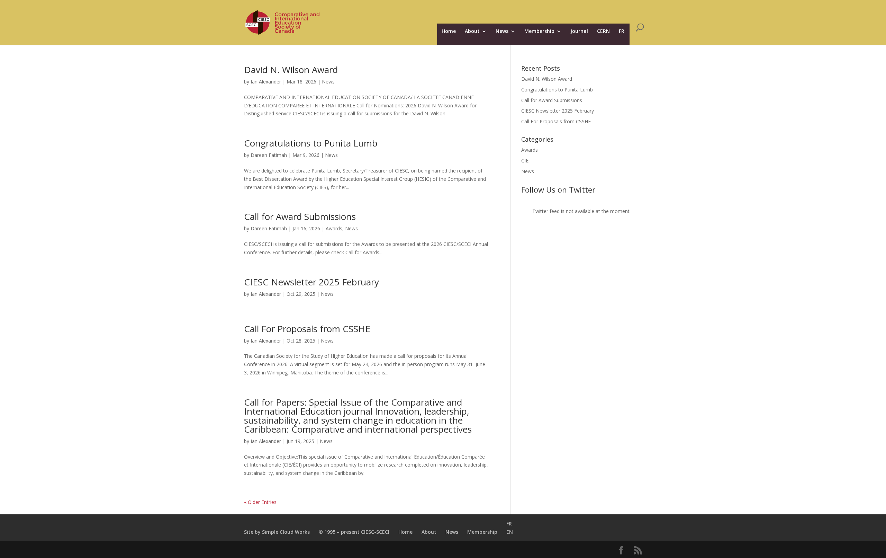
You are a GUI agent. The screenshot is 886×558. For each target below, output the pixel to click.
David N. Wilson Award (291, 69)
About (472, 31)
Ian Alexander (266, 81)
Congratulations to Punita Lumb (311, 143)
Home (449, 31)
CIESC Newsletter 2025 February (311, 282)
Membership (539, 31)
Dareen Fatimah (269, 155)
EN (509, 532)
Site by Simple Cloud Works (277, 532)
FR (621, 31)
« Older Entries (260, 502)
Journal (579, 31)
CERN (603, 31)
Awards (334, 228)
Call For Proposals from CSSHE (307, 328)
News (502, 31)
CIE (524, 160)
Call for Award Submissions (300, 216)
